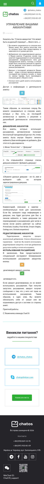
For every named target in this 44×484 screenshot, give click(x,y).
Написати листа (22, 397)
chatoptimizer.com (24, 377)
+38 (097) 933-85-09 (32, 18)
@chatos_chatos (34, 10)
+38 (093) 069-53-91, (32, 14)
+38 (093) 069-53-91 (22, 441)
